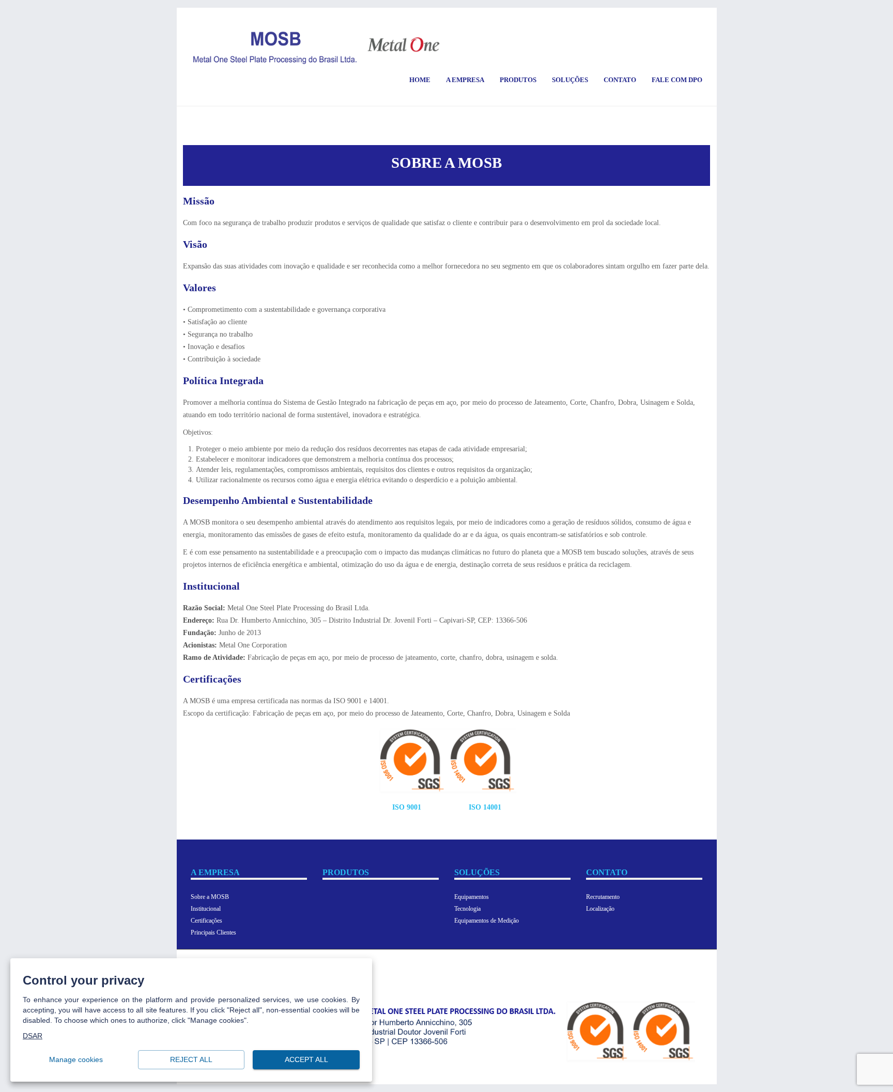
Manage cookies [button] (76, 1060)
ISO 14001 (485, 807)
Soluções (570, 80)
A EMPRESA (215, 872)
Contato (620, 80)
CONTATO (606, 872)
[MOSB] (316, 47)
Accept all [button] (306, 1060)
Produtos (518, 80)
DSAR (32, 1036)
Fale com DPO (677, 80)
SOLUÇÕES (477, 872)
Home (419, 80)
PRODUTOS (345, 872)
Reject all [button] (191, 1060)
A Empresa (465, 80)
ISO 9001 (406, 807)
